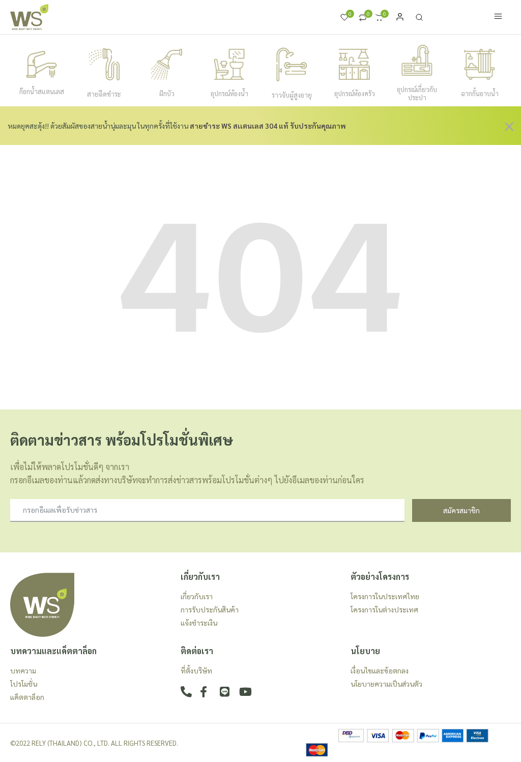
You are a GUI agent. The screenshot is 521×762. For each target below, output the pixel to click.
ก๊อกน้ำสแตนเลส (41, 91)
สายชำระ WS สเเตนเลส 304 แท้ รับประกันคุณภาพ (268, 125)
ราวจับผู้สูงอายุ (292, 95)
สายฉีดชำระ (104, 94)
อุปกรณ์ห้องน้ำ (229, 93)
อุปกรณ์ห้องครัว (354, 93)
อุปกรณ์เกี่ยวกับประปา (417, 93)
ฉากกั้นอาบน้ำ (480, 93)
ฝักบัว (167, 93)
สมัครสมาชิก (461, 510)
